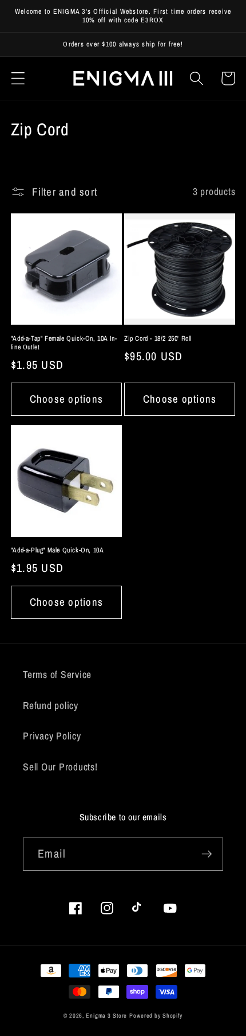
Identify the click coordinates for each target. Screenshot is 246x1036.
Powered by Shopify (155, 1015)
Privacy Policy (52, 735)
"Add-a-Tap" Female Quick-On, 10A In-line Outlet (64, 343)
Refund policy (50, 705)
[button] (18, 78)
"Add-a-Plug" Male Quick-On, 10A (57, 550)
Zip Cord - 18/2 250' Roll (158, 338)
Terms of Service (57, 674)
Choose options (67, 399)
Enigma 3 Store (106, 1015)
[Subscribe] (207, 854)
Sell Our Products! (60, 766)
